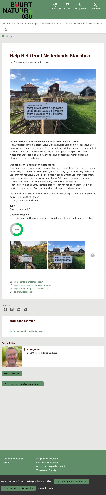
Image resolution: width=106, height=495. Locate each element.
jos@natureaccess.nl (23, 291)
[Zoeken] (6, 29)
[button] (11, 23)
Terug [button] (9, 36)
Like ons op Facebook (47, 462)
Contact (7, 462)
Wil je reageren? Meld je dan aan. (26, 331)
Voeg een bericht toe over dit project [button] (24, 384)
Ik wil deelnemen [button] (11, 373)
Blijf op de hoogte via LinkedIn (51, 466)
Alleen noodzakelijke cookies (18, 488)
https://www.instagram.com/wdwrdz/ (31, 288)
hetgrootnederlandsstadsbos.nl (28, 281)
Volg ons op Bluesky (46, 470)
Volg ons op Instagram (47, 458)
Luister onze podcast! (13, 458)
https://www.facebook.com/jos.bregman (33, 285)
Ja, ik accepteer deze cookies (71, 481)
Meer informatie (45, 488)
